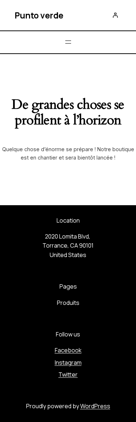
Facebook (68, 350)
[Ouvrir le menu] (68, 42)
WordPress (95, 406)
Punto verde (39, 15)
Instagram (68, 363)
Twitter (68, 374)
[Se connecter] (114, 15)
